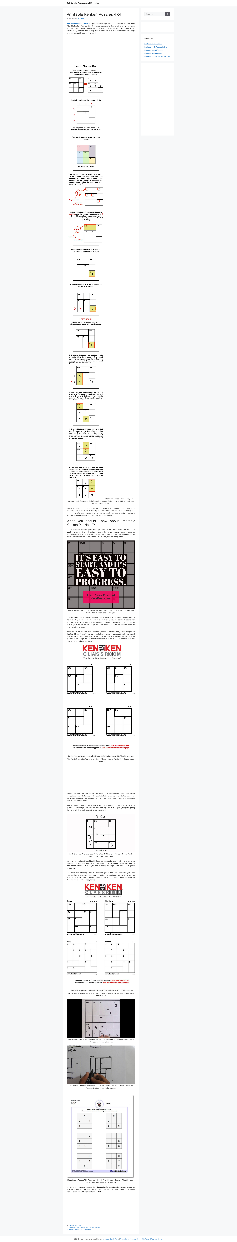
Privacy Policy (124, 1239)
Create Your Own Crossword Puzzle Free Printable (84, 1227)
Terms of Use (135, 1239)
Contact (160, 1239)
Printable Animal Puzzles (153, 50)
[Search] (167, 14)
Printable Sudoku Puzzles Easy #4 (157, 56)
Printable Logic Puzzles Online (155, 47)
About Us (106, 1239)
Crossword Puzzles (75, 1225)
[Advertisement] (100, 49)
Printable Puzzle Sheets (153, 44)
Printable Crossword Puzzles (83, 3)
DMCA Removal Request (149, 1239)
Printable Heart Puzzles (153, 53)
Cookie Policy (114, 1239)
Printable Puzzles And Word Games (80, 1229)
